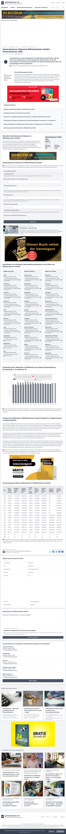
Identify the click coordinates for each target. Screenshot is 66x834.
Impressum (62, 816)
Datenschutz (55, 816)
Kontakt (53, 2)
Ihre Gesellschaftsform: (10, 171)
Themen (12, 7)
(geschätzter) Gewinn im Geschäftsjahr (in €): (16, 179)
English (63, 2)
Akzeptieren (60, 831)
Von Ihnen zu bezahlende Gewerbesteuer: (15, 215)
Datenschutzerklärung (24, 832)
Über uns (58, 2)
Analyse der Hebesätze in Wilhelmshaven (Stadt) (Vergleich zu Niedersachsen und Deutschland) (28, 124)
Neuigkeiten (4, 7)
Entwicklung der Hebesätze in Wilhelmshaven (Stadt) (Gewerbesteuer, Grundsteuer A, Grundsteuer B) (30, 120)
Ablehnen (51, 831)
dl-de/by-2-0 (49, 828)
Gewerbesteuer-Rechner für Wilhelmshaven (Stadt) (17, 113)
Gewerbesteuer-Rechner (25, 7)
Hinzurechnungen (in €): (10, 185)
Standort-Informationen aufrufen (11, 278)
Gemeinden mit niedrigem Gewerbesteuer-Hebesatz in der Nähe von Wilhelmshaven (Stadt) (27, 116)
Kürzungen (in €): (8, 195)
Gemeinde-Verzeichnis (41, 7)
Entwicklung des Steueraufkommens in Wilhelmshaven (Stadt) (20, 128)
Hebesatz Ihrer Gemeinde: (11, 204)
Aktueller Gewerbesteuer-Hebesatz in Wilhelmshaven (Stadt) (19, 109)
